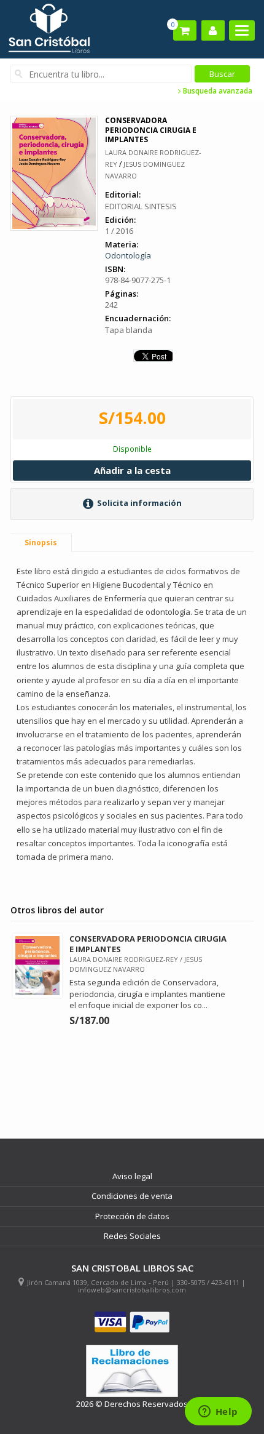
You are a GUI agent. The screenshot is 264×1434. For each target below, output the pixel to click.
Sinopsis (41, 542)
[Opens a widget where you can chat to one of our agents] (218, 1412)
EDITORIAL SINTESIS (141, 206)
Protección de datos (132, 1216)
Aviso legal (132, 1176)
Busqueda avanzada (216, 91)
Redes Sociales (132, 1235)
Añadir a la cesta (132, 470)
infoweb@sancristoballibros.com (132, 1289)
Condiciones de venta (132, 1195)
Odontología (128, 255)
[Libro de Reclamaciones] (132, 1371)
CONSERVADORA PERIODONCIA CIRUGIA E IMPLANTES (148, 944)
